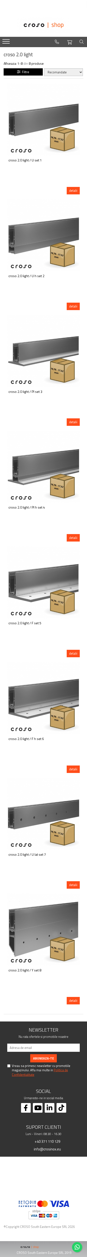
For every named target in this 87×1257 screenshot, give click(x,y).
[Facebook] (26, 1108)
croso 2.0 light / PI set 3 (25, 391)
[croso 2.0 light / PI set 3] (43, 351)
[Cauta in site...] (81, 42)
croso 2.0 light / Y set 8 (24, 970)
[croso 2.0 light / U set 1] (43, 119)
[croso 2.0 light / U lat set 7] (43, 814)
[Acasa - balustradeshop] (43, 25)
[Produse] (6, 42)
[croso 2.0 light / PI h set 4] (43, 467)
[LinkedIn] (49, 1108)
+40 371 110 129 (47, 1141)
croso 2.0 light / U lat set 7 (27, 854)
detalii (73, 190)
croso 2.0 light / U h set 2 (26, 276)
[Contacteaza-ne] (56, 42)
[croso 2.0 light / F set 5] (43, 582)
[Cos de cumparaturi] (69, 41)
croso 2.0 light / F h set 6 (26, 739)
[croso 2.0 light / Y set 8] (43, 929)
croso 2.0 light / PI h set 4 (26, 507)
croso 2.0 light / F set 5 (24, 623)
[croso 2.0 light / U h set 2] (43, 235)
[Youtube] (38, 1108)
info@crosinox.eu (47, 1149)
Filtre (25, 71)
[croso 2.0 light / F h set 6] (43, 698)
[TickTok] (61, 1108)
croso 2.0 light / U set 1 (25, 160)
